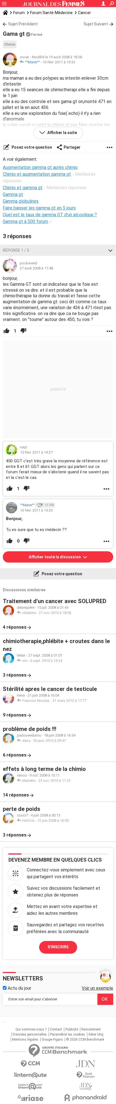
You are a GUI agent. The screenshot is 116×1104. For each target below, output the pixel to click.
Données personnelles (30, 1034)
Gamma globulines (21, 201)
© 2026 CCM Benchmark (85, 1039)
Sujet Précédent (23, 24)
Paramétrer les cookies (67, 1034)
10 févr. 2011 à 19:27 (36, 452)
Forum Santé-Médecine (51, 12)
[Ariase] (30, 1098)
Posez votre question (31, 147)
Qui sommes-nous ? (30, 1029)
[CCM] (30, 1063)
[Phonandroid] (85, 1097)
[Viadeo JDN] (85, 1086)
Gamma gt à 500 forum (25, 221)
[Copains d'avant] (30, 1086)
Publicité (71, 1029)
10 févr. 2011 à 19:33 (59, 62)
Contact (56, 1029)
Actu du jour (18, 988)
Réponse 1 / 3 (16, 250)
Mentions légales (25, 1039)
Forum (19, 12)
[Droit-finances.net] (85, 1075)
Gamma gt (13, 194)
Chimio (9, 44)
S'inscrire (58, 947)
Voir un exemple (97, 988)
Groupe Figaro (52, 1039)
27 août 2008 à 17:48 (36, 268)
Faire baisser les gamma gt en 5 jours (39, 208)
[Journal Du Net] (85, 1063)
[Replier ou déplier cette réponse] (110, 250)
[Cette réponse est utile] (6, 331)
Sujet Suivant (96, 24)
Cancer (84, 12)
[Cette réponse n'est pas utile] (23, 331)
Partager (72, 147)
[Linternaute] (30, 1075)
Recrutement (91, 1029)
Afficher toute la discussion (55, 557)
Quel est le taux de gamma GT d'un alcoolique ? (50, 214)
